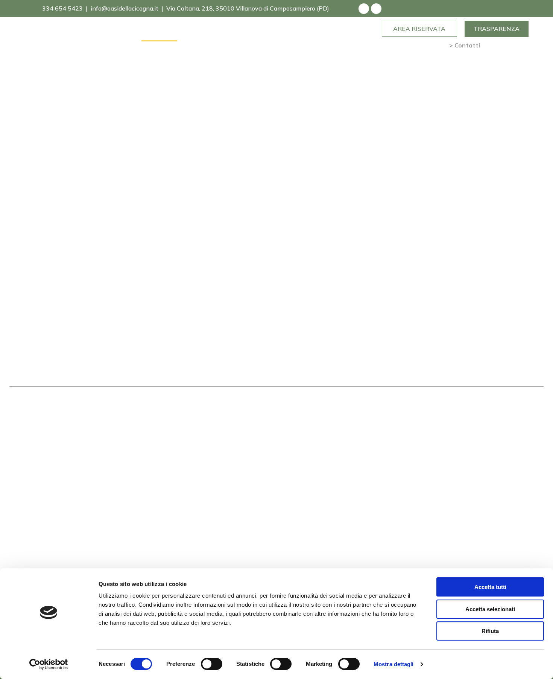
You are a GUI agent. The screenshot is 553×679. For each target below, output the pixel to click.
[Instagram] (376, 8)
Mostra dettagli (394, 664)
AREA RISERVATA (419, 28)
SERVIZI (127, 33)
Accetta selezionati (490, 609)
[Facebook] (364, 8)
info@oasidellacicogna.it (124, 8)
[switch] (211, 664)
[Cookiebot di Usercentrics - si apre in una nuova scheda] (49, 664)
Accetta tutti (490, 587)
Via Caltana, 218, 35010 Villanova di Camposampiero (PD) (247, 8)
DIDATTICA (95, 33)
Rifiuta (490, 631)
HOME (22, 33)
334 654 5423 (62, 8)
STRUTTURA (55, 33)
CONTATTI (159, 33)
